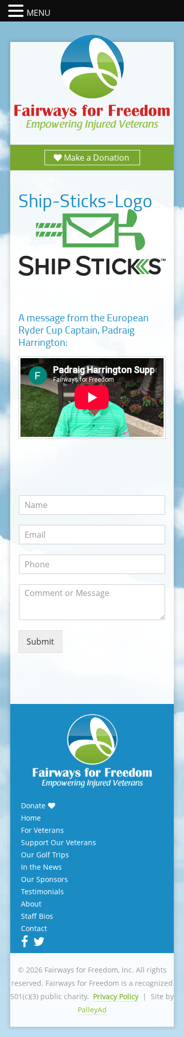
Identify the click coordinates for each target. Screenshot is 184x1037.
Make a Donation (96, 157)
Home (31, 818)
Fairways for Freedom (92, 83)
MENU (39, 12)
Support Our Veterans (58, 842)
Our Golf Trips (45, 854)
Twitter (38, 941)
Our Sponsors (44, 879)
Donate (33, 805)
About (31, 904)
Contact (34, 928)
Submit (40, 641)
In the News (41, 867)
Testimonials (42, 891)
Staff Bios (37, 916)
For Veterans (42, 830)
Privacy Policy (116, 996)
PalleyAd (92, 1009)
